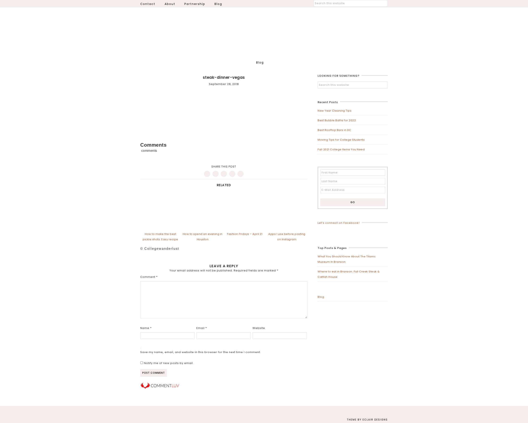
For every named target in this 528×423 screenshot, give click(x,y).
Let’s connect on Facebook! (339, 223)
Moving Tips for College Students (341, 140)
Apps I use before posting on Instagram (286, 236)
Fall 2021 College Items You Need (341, 149)
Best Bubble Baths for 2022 (337, 120)
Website (258, 328)
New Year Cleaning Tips (334, 111)
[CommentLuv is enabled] (160, 388)
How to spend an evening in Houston (203, 236)
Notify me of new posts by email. (169, 363)
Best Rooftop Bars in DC (334, 130)
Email (201, 328)
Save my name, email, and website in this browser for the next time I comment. (200, 352)
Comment (149, 277)
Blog (321, 297)
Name (146, 328)
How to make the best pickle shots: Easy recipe (160, 236)
